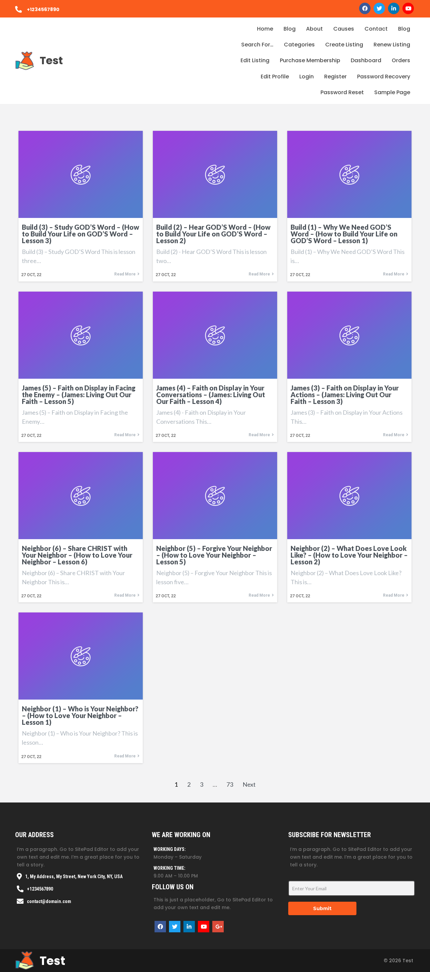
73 (229, 784)
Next (249, 784)
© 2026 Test (398, 960)
